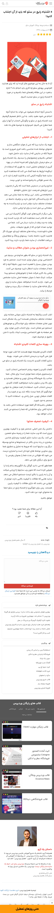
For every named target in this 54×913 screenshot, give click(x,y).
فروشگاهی (12, 709)
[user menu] (7, 4)
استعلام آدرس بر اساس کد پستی (38, 650)
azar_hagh (45, 540)
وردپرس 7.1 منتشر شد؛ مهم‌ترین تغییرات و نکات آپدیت (30, 616)
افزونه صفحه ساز (44, 684)
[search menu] (3, 4)
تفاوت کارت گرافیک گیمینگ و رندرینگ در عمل (33, 620)
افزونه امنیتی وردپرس (42, 688)
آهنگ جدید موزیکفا (43, 662)
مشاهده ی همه (27, 715)
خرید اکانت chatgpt (43, 671)
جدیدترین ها (41, 709)
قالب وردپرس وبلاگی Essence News (39, 777)
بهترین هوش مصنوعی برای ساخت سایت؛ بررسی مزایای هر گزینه (27, 612)
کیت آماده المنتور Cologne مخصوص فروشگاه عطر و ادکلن (39, 754)
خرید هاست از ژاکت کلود (9, 890)
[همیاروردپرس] (42, 4)
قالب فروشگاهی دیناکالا (35, 799)
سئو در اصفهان (44, 675)
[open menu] (50, 4)
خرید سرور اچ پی (44, 667)
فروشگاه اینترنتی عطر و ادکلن (39, 654)
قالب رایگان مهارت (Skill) (35, 727)
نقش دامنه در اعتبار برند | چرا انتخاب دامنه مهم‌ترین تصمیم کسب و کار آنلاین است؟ (28, 631)
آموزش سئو (30, 25)
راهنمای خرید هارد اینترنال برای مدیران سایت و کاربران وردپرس (27, 624)
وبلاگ (37, 25)
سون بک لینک (45, 658)
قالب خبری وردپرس (43, 679)
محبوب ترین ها (30, 709)
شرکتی (21, 709)
